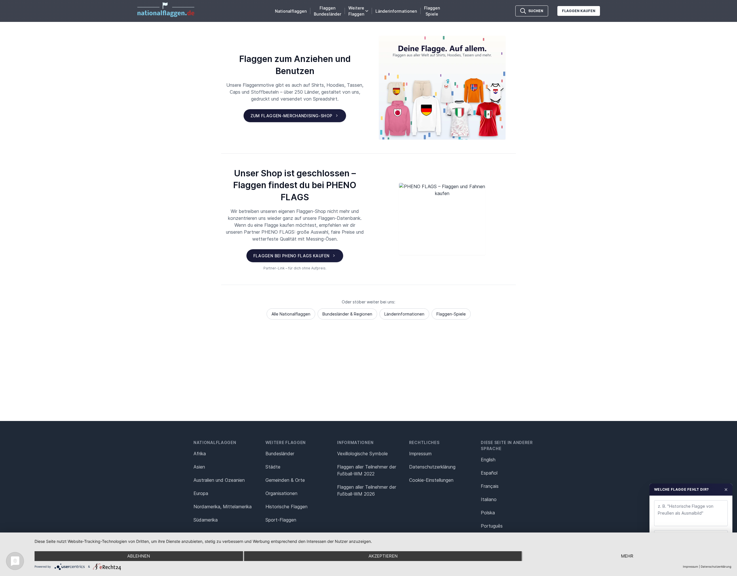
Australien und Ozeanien (219, 480)
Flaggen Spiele (432, 10)
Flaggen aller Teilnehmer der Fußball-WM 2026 (366, 490)
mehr (627, 556)
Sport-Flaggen (280, 520)
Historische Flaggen (286, 506)
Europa (200, 493)
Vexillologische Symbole (362, 453)
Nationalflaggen (291, 11)
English (488, 459)
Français (490, 486)
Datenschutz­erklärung (432, 467)
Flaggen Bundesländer (327, 10)
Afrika (199, 453)
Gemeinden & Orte (285, 480)
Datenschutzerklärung (716, 566)
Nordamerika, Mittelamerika (222, 506)
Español (489, 473)
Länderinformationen (396, 11)
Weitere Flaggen (356, 10)
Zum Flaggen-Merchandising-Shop (291, 115)
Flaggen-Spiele (451, 313)
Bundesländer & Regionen (347, 313)
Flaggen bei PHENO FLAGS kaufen (291, 255)
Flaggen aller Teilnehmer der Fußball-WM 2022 (366, 470)
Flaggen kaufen (578, 11)
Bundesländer (279, 453)
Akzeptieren (383, 556)
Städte (272, 467)
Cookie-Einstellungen (431, 480)
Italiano (489, 499)
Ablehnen (138, 556)
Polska (488, 512)
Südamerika (205, 520)
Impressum (420, 453)
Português (492, 526)
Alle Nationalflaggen (290, 313)
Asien (199, 467)
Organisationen (281, 493)
